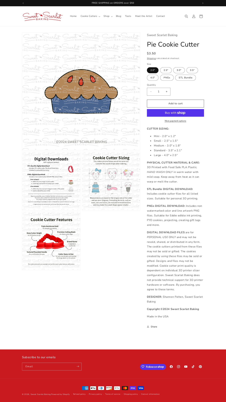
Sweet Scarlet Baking (41, 394)
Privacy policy (95, 394)
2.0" (152, 70)
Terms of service (112, 394)
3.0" (179, 70)
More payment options (175, 121)
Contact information (150, 394)
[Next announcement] (202, 3)
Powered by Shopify (60, 394)
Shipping (151, 58)
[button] (90, 16)
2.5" (166, 70)
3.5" (192, 70)
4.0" (152, 77)
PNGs (167, 77)
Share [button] (154, 326)
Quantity (151, 84)
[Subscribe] (77, 366)
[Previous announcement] (23, 3)
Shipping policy (131, 394)
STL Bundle (185, 77)
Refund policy (79, 394)
